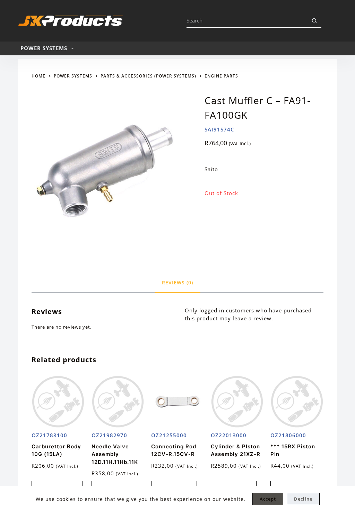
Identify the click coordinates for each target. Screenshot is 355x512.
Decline (303, 499)
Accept (268, 499)
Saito (211, 169)
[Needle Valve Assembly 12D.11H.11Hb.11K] (118, 401)
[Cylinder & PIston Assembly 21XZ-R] (237, 401)
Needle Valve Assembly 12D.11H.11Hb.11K (115, 454)
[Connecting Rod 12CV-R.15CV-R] (177, 401)
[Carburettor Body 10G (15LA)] (58, 401)
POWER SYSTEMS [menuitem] (43, 48)
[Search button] (314, 21)
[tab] (177, 282)
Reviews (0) (177, 282)
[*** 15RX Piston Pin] (296, 401)
